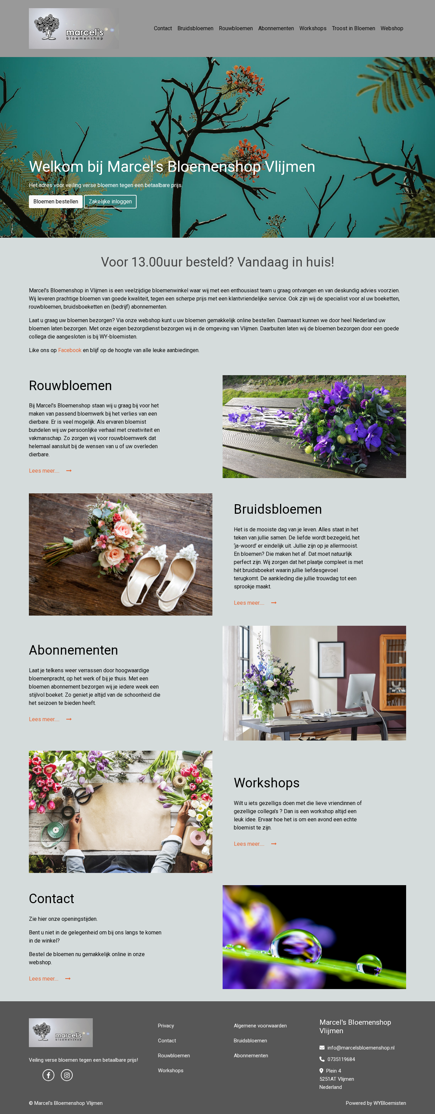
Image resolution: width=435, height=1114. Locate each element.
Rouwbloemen (236, 28)
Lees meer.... (44, 978)
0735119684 (340, 1059)
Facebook (70, 350)
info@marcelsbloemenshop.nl (361, 1048)
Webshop (392, 28)
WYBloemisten (389, 1103)
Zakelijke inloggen (110, 201)
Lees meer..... (45, 471)
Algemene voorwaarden (260, 1026)
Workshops (313, 28)
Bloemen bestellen (55, 201)
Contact (163, 28)
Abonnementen (276, 28)
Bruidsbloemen (195, 28)
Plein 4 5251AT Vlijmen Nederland (336, 1079)
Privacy (166, 1026)
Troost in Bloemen (353, 28)
